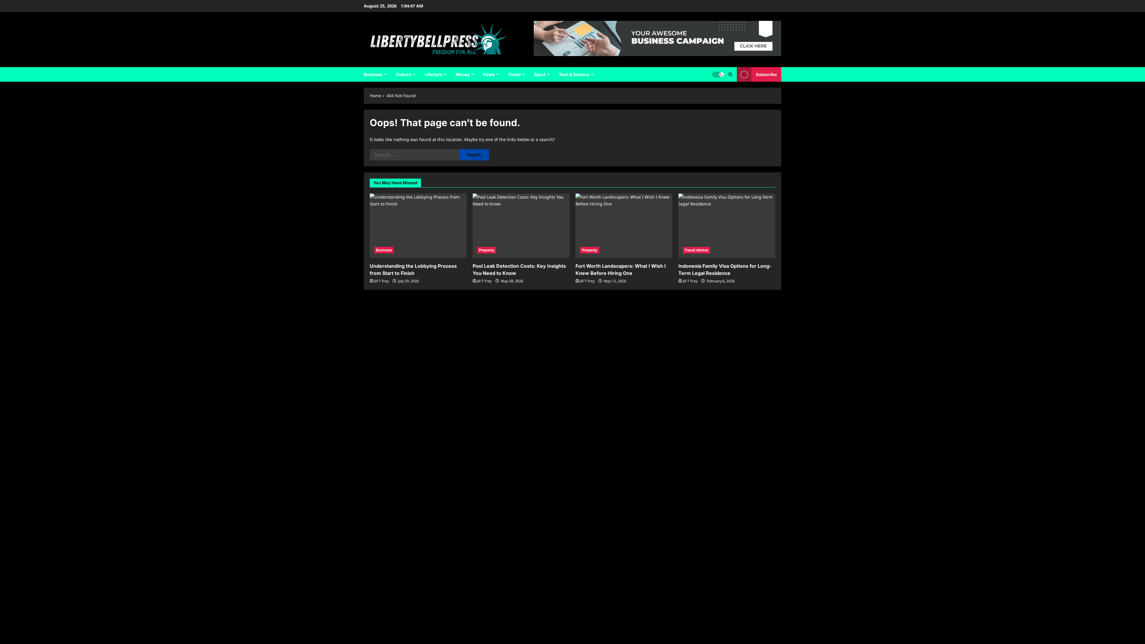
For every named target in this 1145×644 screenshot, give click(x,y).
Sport (539, 74)
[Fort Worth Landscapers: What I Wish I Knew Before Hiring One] (623, 225)
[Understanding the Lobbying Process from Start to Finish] (418, 225)
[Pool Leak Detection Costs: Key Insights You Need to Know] (521, 225)
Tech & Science (574, 74)
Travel (514, 74)
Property (486, 250)
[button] (730, 74)
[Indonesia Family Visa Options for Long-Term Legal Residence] (726, 225)
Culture (403, 74)
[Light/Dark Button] (718, 75)
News (489, 74)
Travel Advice (696, 250)
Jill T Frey (381, 281)
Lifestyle (433, 74)
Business (373, 74)
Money (463, 74)
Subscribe (766, 74)
